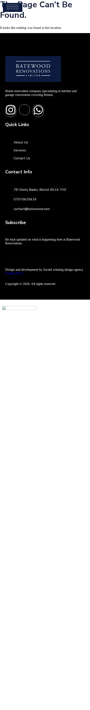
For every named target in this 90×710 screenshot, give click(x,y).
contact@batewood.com (32, 209)
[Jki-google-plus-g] (24, 109)
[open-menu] (82, 7)
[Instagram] (10, 110)
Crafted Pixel (14, 273)
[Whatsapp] (38, 110)
